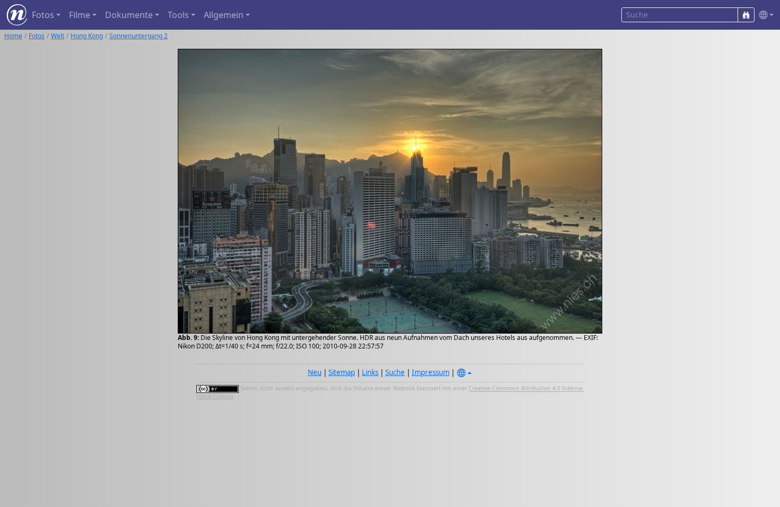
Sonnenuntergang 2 (138, 35)
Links (370, 372)
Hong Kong (87, 35)
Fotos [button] (43, 15)
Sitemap (341, 372)
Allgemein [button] (224, 15)
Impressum (430, 372)
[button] (764, 15)
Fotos (37, 35)
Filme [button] (79, 15)
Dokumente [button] (129, 15)
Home (13, 35)
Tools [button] (178, 15)
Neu (315, 372)
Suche (395, 372)
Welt (57, 35)
